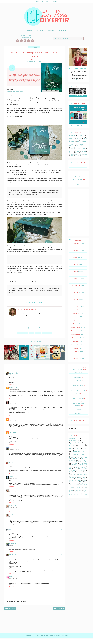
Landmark (83, 466)
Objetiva (71, 467)
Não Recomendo (78, 181)
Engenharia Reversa (78, 385)
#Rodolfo (81, 135)
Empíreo (84, 478)
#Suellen (80, 154)
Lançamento (77, 375)
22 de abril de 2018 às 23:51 (14, 516)
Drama (75, 268)
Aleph (73, 453)
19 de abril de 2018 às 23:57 (14, 464)
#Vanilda (85, 145)
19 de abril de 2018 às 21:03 (14, 449)
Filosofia (76, 289)
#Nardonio (72, 137)
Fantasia (31, 332)
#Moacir (75, 154)
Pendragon (71, 493)
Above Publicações (74, 483)
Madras (80, 490)
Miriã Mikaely (13, 490)
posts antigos (58, 608)
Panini (86, 471)
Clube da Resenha (78, 395)
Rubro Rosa (12, 402)
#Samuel (75, 140)
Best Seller (74, 463)
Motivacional (76, 302)
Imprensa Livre (77, 488)
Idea (81, 476)
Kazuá (70, 481)
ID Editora (79, 480)
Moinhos (84, 490)
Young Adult (75, 358)
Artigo (78, 393)
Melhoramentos (72, 477)
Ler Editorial (83, 470)
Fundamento (72, 460)
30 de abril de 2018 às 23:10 (14, 578)
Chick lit (76, 254)
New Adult (75, 306)
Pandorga (71, 457)
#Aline (78, 150)
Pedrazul (81, 464)
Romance (75, 323)
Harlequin (71, 445)
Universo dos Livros (81, 450)
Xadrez (76, 355)
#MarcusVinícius (83, 152)
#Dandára (84, 150)
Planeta (44, 332)
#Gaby (74, 142)
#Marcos (79, 138)
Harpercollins (72, 480)
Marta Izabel (13, 576)
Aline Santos (13, 432)
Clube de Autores (74, 476)
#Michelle (84, 151)
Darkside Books (75, 458)
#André (72, 148)
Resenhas (29, 30)
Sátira (76, 348)
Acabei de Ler (62, 30)
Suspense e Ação (75, 344)
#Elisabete (71, 144)
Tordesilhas (85, 494)
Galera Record (76, 451)
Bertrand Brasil (83, 453)
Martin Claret (72, 471)
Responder (11, 384)
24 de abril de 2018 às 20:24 (14, 531)
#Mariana (72, 155)
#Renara (85, 141)
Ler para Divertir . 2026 (32, 635)
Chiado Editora (79, 473)
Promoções (40, 30)
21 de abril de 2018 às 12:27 (14, 478)
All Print (74, 474)
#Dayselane (85, 154)
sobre (72, 91)
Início (37, 1)
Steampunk (76, 341)
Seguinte (81, 444)
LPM (81, 481)
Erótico (75, 275)
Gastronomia (76, 292)
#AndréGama (81, 144)
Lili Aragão (12, 419)
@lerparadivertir (51, 615)
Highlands (71, 488)
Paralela (83, 456)
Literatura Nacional (77, 369)
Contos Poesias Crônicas (76, 261)
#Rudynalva (77, 155)
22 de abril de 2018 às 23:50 (14, 507)
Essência (75, 454)
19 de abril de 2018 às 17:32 (14, 433)
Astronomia (76, 243)
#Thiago (73, 147)
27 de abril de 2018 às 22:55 (14, 556)
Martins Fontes (80, 471)
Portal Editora (78, 493)
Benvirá (85, 474)
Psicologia (76, 313)
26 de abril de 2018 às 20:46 (14, 545)
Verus (81, 445)
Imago (84, 476)
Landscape (84, 488)
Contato (48, 1)
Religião (76, 320)
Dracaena (81, 468)
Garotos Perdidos (21, 524)
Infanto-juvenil (75, 296)
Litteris (75, 490)
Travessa (17, 91)
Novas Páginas (83, 463)
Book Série (51, 30)
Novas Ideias (83, 491)
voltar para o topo (47, 635)
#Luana (82, 142)
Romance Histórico (75, 327)
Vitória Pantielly (14, 462)
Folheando (76, 487)
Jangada (84, 480)
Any (10, 529)
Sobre (42, 1)
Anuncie (55, 1)
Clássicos (25, 332)
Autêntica (80, 474)
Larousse (71, 490)
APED (84, 477)
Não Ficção (75, 309)
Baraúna (77, 466)
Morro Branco (71, 491)
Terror (75, 351)
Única (86, 457)
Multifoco (77, 491)
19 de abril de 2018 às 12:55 (14, 403)
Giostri (80, 487)
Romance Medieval (75, 330)
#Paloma (71, 151)
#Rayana (84, 148)
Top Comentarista (77, 372)
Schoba (70, 494)
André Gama (13, 505)
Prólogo (84, 493)
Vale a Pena (78, 174)
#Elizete (77, 152)
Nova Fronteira (75, 470)
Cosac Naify (78, 478)
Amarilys (81, 483)
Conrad (81, 484)
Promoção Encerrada (77, 367)
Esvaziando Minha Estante (78, 390)
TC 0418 (50, 332)
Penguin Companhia (80, 467)
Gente (77, 461)
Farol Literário (81, 460)
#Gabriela (71, 145)
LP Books (76, 481)
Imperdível (38, 332)
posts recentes (10, 608)
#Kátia (72, 154)
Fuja (78, 184)
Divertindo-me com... (78, 398)
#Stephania (71, 150)
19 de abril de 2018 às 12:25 (14, 389)
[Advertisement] (78, 212)
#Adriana (71, 138)
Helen (11, 476)
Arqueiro (72, 438)
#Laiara (79, 147)
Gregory (84, 487)
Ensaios (76, 271)
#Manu (78, 141)
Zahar (70, 468)
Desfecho (85, 484)
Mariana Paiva (13, 387)
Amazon (8, 91)
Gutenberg (85, 461)
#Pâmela (85, 147)
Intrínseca (84, 454)
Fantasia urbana (75, 282)
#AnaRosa (71, 152)
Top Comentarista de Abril (34, 302)
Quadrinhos (76, 316)
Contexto (75, 468)
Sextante (74, 456)
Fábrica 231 (79, 457)
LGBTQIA (75, 299)
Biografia (75, 247)
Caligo (72, 473)
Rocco (85, 440)
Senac (75, 494)
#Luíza (78, 145)
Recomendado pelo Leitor (77, 382)
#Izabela (77, 151)
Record (77, 442)
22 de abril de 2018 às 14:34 (14, 491)
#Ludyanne (78, 148)
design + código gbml (62, 635)
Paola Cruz (12, 544)
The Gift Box (79, 494)
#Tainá (82, 140)
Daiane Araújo (13, 373)
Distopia (76, 264)
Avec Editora (76, 484)
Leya (77, 448)
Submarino (13, 91)
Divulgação (78, 380)
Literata (85, 481)
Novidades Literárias (78, 388)
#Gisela (19, 332)
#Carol (85, 138)
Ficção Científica (76, 285)
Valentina (71, 447)
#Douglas (81, 137)
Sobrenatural (75, 337)
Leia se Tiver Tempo (78, 179)
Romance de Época (75, 334)
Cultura (21, 91)
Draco (83, 458)
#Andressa (71, 141)
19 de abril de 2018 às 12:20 (14, 374)
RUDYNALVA (12, 554)
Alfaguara (74, 464)
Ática (79, 477)
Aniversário (78, 401)
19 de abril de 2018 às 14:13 (14, 420)
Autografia (71, 478)
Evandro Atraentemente (16, 448)
